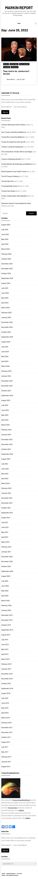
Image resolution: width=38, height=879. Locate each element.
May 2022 (4, 474)
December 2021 (7, 498)
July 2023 (4, 405)
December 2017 (7, 727)
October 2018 (6, 683)
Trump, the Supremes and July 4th (13, 142)
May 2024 (4, 356)
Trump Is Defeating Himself (11, 159)
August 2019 (5, 635)
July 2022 (4, 464)
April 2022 (4, 478)
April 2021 (4, 537)
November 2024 (7, 327)
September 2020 (7, 571)
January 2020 (6, 610)
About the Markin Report (10, 875)
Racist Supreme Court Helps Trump (13, 171)
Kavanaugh (6, 67)
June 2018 (5, 703)
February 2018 (6, 723)
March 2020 (5, 601)
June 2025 (5, 293)
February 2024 (6, 371)
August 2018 (5, 693)
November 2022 (7, 444)
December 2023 (7, 381)
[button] (19, 23)
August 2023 (5, 400)
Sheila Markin (11, 79)
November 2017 (7, 732)
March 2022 (5, 483)
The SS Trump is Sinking (9, 176)
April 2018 (4, 713)
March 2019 (5, 659)
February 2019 (6, 664)
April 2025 (4, 303)
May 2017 (4, 752)
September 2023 (7, 395)
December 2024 (7, 322)
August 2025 (5, 283)
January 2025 (6, 317)
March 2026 (5, 249)
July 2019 (4, 640)
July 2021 (4, 522)
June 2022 (5, 469)
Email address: (6, 107)
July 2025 (4, 288)
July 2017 (4, 747)
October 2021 (6, 508)
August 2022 (5, 459)
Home (3, 873)
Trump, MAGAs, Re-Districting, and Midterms (17, 164)
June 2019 (5, 644)
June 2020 (5, 586)
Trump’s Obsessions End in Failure (13, 125)
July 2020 (4, 581)
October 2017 (6, 737)
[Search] (36, 23)
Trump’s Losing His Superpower (12, 147)
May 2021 (4, 532)
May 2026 (4, 239)
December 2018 (7, 674)
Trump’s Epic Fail (7, 181)
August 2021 (5, 517)
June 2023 (5, 410)
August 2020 (5, 576)
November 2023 (7, 386)
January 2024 (6, 376)
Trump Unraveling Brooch (21, 800)
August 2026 (5, 225)
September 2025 (7, 278)
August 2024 (5, 342)
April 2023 (4, 420)
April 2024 (4, 361)
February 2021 (6, 547)
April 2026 (4, 244)
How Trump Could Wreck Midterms (13, 132)
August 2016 (5, 766)
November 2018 (7, 679)
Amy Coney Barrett (24, 64)
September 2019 (7, 630)
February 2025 (6, 313)
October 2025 (6, 273)
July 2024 (4, 347)
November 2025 (7, 269)
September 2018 (7, 688)
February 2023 (6, 430)
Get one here (12, 808)
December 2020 (7, 557)
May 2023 (4, 415)
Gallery (27, 818)
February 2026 (6, 254)
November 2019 (7, 620)
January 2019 (6, 669)
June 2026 (5, 234)
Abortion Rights (14, 64)
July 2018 (4, 698)
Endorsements (11, 873)
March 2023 (5, 425)
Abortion (6, 64)
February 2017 (6, 757)
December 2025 (7, 264)
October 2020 (6, 566)
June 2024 (5, 352)
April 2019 (4, 654)
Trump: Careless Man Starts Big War (14, 196)
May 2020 (4, 591)
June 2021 (5, 527)
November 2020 (7, 561)
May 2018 (4, 708)
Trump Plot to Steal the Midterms (13, 137)
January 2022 (6, 493)
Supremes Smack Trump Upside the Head (16, 203)
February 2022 (6, 488)
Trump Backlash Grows (9, 186)
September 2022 (7, 454)
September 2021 (7, 513)
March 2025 (5, 308)
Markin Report (19, 7)
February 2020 (6, 605)
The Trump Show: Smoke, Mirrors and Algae (16, 152)
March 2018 (5, 718)
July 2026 (4, 229)
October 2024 (6, 332)
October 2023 (6, 391)
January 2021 (6, 552)
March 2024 (5, 366)
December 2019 (7, 615)
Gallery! (21, 810)
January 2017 (6, 762)
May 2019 (4, 649)
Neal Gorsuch (14, 67)
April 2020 (4, 596)
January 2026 (6, 259)
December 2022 (7, 439)
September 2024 (7, 337)
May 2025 (4, 298)
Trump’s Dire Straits (8, 191)
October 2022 (6, 449)
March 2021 (5, 542)
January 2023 (6, 434)
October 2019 (6, 625)
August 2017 (5, 742)
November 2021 (7, 503)
